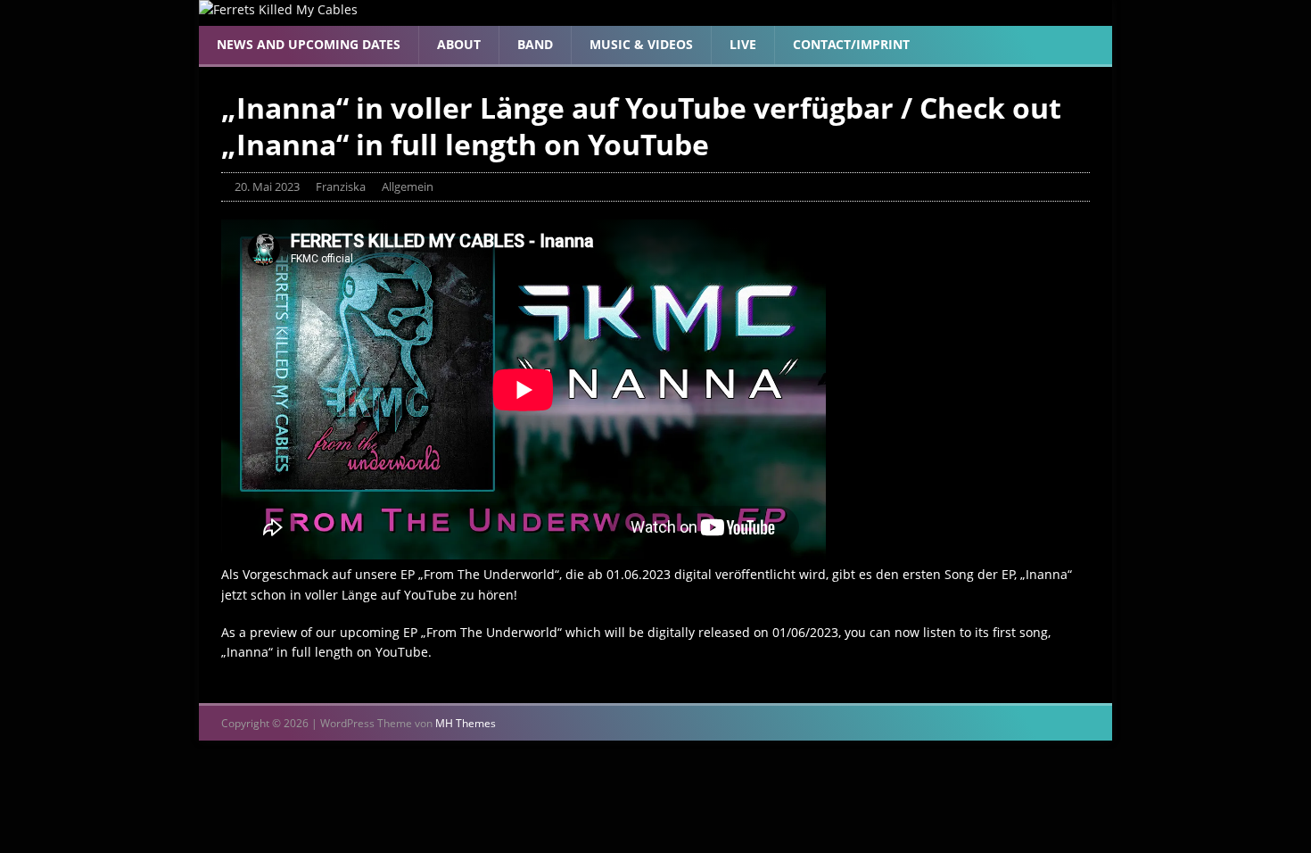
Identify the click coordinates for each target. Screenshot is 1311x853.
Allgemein (407, 186)
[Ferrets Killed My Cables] (278, 9)
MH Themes (465, 723)
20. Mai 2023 (267, 186)
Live (743, 44)
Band (535, 44)
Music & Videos (641, 44)
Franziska (341, 186)
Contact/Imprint (851, 44)
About (459, 44)
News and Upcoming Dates (308, 44)
